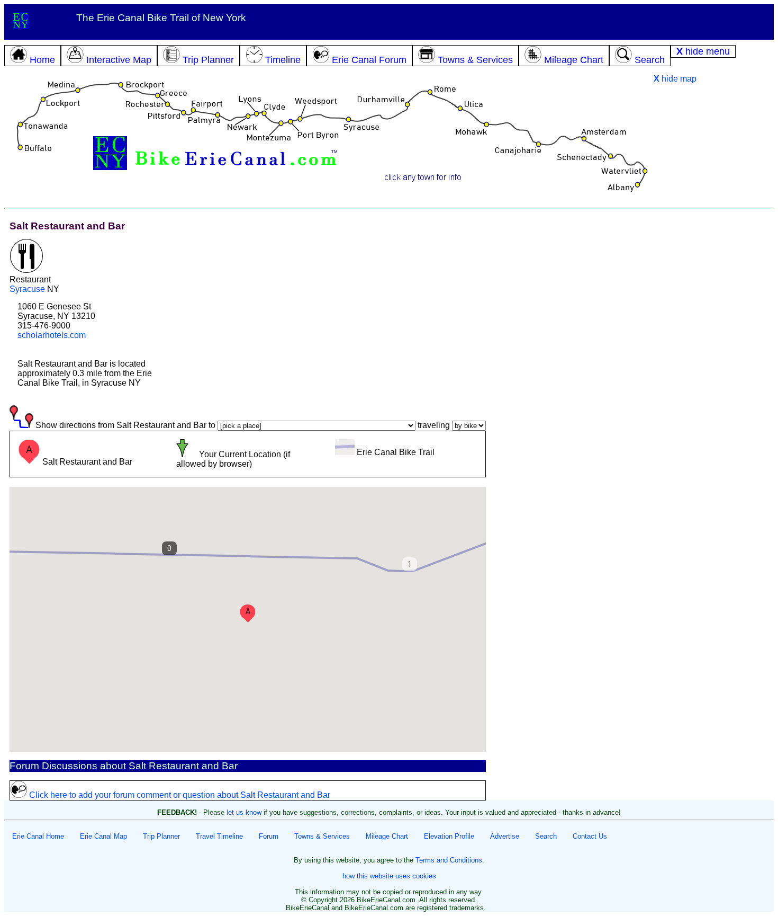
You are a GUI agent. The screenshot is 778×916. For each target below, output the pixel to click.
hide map (675, 78)
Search (546, 836)
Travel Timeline (219, 836)
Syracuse (27, 289)
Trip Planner (161, 836)
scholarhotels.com (51, 335)
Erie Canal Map (103, 836)
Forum (268, 836)
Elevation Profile (449, 836)
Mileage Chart (387, 836)
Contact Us (590, 836)
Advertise (504, 836)
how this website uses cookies (389, 876)
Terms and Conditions (448, 860)
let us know (244, 812)
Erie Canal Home (38, 836)
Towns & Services (322, 836)
